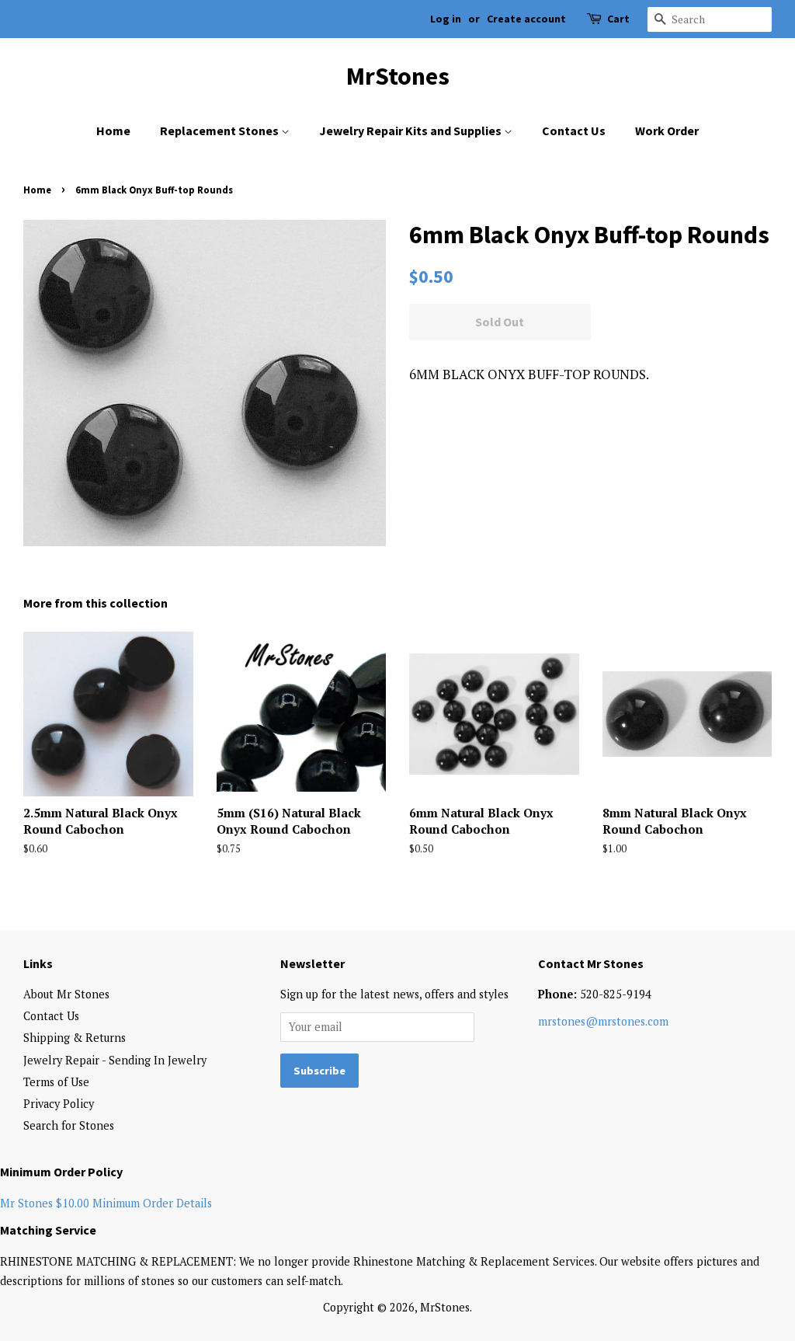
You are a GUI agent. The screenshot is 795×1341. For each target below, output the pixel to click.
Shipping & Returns (74, 1037)
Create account (526, 19)
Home (113, 130)
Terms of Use (56, 1082)
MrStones (398, 76)
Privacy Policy (58, 1103)
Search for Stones (68, 1125)
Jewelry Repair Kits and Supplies (411, 130)
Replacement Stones (220, 130)
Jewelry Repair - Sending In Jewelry (115, 1060)
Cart (618, 19)
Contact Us (574, 130)
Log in (445, 19)
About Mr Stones (66, 994)
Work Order (667, 130)
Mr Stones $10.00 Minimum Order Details (106, 1203)
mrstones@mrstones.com (603, 1021)
